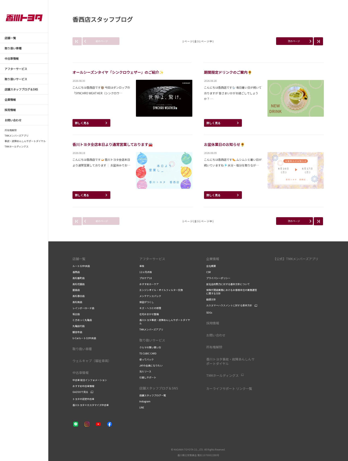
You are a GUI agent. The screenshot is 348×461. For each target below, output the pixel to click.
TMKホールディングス (16, 146)
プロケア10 (145, 278)
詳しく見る (82, 123)
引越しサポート (147, 377)
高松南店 (77, 302)
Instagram (144, 401)
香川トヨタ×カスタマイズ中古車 (90, 405)
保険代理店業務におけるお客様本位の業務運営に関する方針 (231, 291)
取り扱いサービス (152, 340)
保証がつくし (146, 302)
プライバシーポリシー (218, 278)
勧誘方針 (211, 299)
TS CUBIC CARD (147, 353)
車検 (141, 266)
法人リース (145, 371)
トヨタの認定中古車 (83, 399)
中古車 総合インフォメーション (89, 380)
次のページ (294, 41)
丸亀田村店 (78, 326)
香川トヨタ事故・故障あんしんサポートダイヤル (164, 321)
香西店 (76, 272)
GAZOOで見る (80, 392)
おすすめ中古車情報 (83, 386)
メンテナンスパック (150, 296)
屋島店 (76, 290)
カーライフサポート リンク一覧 (229, 388)
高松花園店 (78, 284)
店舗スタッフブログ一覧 (152, 395)
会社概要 (211, 266)
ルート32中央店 (81, 266)
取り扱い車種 (82, 348)
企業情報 (212, 258)
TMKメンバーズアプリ (16, 135)
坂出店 (76, 314)
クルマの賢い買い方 (150, 347)
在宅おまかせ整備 (149, 314)
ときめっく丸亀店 (82, 320)
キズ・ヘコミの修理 (150, 308)
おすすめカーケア (149, 284)
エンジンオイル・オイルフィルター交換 (161, 290)
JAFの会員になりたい (151, 365)
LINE (141, 407)
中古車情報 (80, 372)
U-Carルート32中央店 (84, 338)
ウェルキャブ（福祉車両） (91, 360)
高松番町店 (78, 278)
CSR (208, 272)
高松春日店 (78, 296)
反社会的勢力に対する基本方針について (228, 284)
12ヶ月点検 (145, 272)
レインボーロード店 (83, 308)
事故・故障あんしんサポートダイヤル (25, 141)
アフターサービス (152, 258)
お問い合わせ (216, 335)
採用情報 (212, 323)
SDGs (209, 312)
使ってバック (146, 359)
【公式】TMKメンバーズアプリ (295, 258)
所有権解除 (11, 130)
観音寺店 (77, 332)
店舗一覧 (78, 258)
